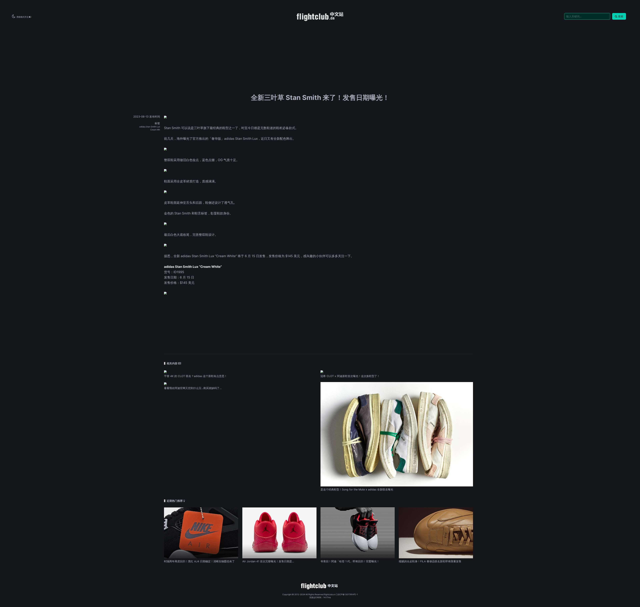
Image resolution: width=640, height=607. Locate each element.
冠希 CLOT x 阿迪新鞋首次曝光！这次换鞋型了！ (350, 376)
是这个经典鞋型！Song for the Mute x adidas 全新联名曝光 (356, 489)
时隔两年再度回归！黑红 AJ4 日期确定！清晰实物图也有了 (199, 561)
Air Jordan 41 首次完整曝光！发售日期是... (268, 561)
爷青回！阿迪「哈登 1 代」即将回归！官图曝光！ (349, 561)
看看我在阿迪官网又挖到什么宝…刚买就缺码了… (193, 388)
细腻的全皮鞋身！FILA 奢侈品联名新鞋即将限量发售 (430, 561)
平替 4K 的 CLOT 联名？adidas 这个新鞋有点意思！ (195, 376)
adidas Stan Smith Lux (149, 126)
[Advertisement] (320, 47)
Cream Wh (155, 129)
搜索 (620, 16)
